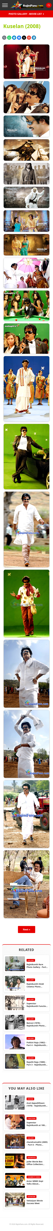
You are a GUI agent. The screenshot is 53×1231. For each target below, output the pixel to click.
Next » (26, 929)
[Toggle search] (49, 5)
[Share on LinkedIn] (34, 38)
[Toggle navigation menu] (5, 5)
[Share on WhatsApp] (9, 38)
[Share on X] (24, 38)
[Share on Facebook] (19, 38)
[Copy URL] (4, 38)
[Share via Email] (29, 38)
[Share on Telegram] (14, 38)
